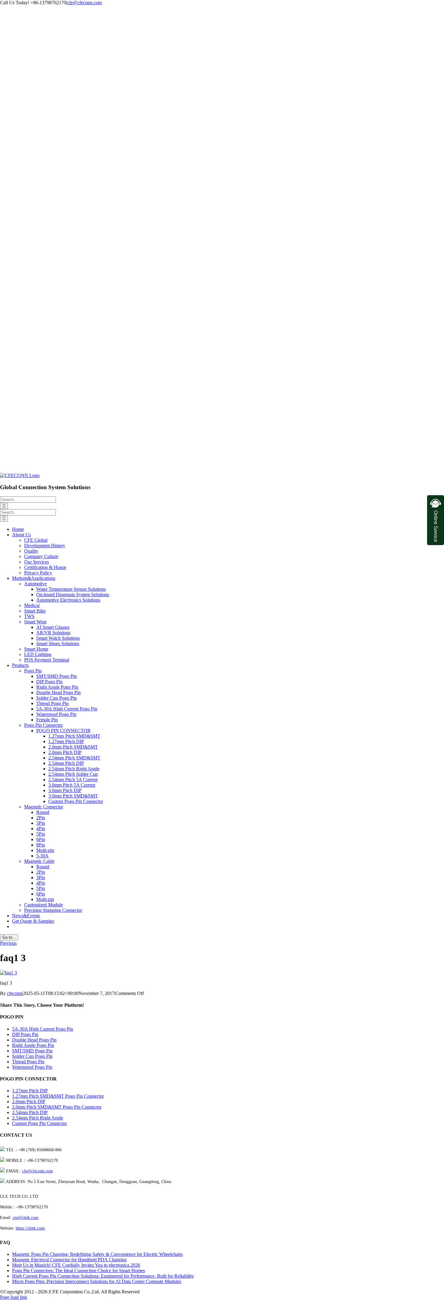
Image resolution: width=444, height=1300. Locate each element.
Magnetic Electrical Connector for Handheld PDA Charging (69, 1259)
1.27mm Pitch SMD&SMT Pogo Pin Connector (58, 1096)
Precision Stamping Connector (53, 910)
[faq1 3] (8, 972)
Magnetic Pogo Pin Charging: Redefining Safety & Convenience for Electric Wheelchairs (97, 1254)
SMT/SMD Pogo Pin (32, 1050)
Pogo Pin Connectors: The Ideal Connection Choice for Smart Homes (78, 1270)
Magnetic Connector (43, 806)
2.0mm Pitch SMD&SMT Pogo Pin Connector (56, 1107)
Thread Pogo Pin (28, 1061)
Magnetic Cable (39, 861)
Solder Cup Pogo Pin (32, 1056)
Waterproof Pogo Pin (32, 1067)
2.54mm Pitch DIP (30, 1112)
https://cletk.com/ (30, 1228)
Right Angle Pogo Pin (33, 1045)
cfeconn (14, 993)
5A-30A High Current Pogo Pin (42, 1029)
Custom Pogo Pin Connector (39, 1123)
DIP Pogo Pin (25, 1034)
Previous (8, 943)
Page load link (13, 1297)
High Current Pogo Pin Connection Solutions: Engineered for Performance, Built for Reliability (103, 1276)
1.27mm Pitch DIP (30, 1090)
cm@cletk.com (25, 1217)
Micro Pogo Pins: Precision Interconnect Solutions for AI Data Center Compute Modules (96, 1281)
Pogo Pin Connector (43, 725)
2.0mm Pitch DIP (28, 1101)
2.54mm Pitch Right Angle (37, 1117)
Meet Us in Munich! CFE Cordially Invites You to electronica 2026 (76, 1265)
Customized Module (43, 904)
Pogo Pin (33, 670)
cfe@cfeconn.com (84, 2)
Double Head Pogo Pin (34, 1039)
